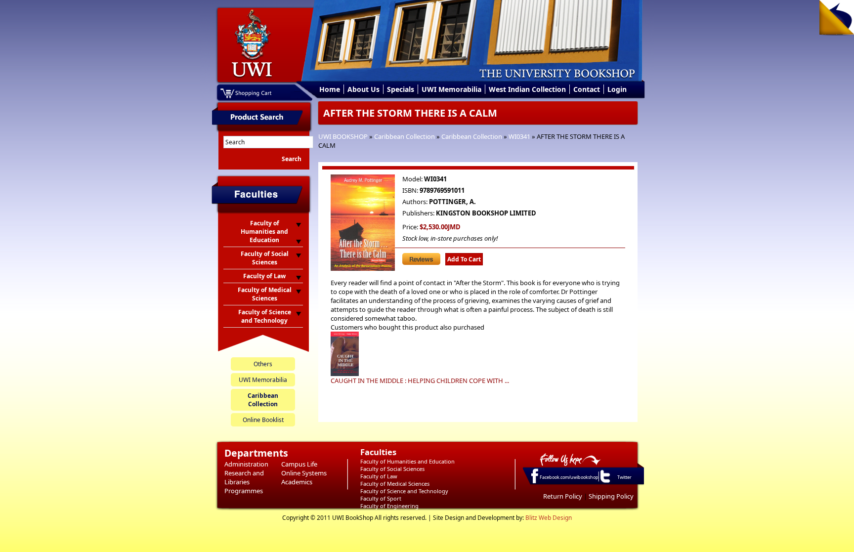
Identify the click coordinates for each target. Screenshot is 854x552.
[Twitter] (604, 482)
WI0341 (519, 136)
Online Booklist (263, 420)
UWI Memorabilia (451, 89)
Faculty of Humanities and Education (407, 461)
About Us (363, 89)
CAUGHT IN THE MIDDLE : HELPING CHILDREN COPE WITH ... (420, 380)
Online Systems (304, 472)
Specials (400, 89)
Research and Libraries (244, 477)
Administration (246, 464)
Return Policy (562, 496)
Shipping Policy (611, 496)
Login (617, 89)
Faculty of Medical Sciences (394, 483)
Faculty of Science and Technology (404, 491)
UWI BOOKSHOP (343, 136)
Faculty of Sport (380, 498)
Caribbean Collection (404, 136)
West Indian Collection (527, 89)
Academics (296, 481)
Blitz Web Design (548, 517)
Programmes (243, 490)
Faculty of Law (378, 476)
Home (329, 89)
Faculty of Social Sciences (392, 468)
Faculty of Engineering (389, 506)
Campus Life (299, 464)
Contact (586, 89)
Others (263, 364)
